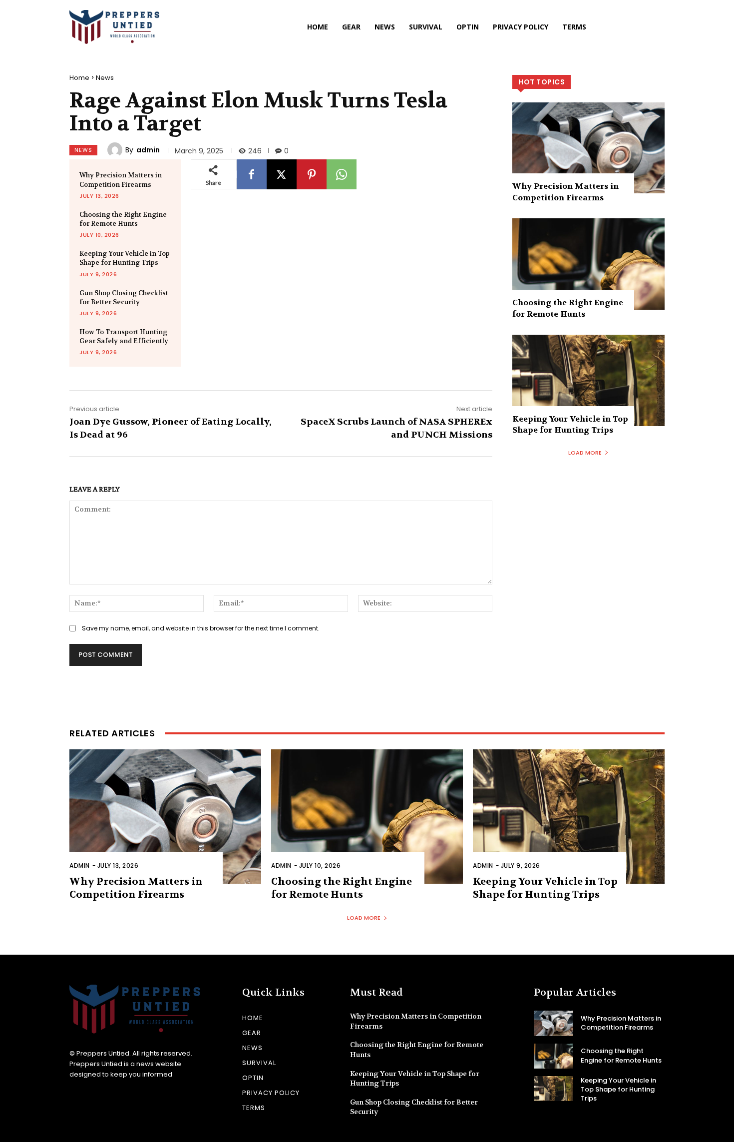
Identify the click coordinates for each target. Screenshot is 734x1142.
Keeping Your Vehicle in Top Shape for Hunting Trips (124, 258)
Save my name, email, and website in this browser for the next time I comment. (201, 628)
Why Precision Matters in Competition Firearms (120, 179)
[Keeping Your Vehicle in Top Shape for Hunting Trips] (588, 380)
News (105, 77)
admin (148, 149)
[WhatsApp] (342, 174)
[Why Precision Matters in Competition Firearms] (588, 148)
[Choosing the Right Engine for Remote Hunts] (588, 264)
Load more (585, 453)
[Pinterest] (312, 174)
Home (79, 77)
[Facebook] (252, 174)
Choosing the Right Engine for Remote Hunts (123, 219)
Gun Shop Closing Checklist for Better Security (123, 297)
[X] (282, 174)
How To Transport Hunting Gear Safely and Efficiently (123, 336)
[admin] (116, 149)
